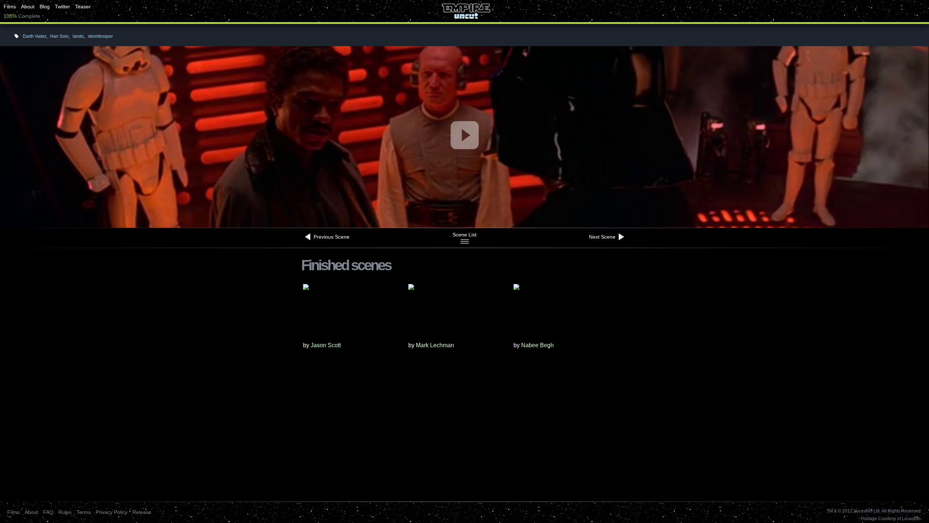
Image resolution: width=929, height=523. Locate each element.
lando (78, 36)
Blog (45, 6)
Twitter (62, 6)
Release (141, 512)
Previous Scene (330, 237)
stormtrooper (100, 36)
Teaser (83, 6)
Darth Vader (34, 36)
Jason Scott (326, 345)
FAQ (48, 512)
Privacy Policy (111, 512)
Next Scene (603, 237)
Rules (64, 512)
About (27, 6)
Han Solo (59, 36)
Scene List (464, 235)
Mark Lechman (435, 345)
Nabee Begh (537, 345)
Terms (84, 512)
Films (10, 6)
